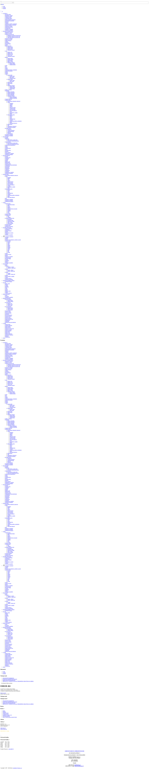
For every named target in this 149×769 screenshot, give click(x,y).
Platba (4, 710)
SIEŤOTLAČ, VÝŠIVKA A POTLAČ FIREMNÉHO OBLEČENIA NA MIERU (18, 704)
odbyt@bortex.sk (3, 729)
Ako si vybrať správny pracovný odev (10, 717)
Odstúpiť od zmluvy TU (7, 715)
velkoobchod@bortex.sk (79, 766)
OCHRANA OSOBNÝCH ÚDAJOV (10, 701)
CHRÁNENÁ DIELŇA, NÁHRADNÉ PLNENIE (74, 751)
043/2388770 (11, 749)
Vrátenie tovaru (5, 712)
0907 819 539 (3, 728)
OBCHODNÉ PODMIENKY (8, 700)
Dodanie (4, 711)
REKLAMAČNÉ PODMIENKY (9, 702)
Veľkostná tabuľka (6, 716)
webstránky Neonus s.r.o (17, 767)
